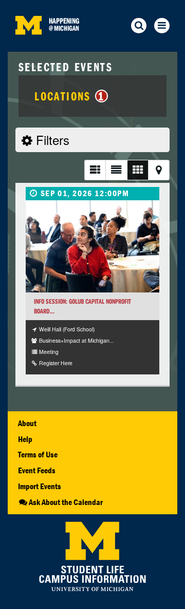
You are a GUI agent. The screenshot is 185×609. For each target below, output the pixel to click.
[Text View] (115, 170)
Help (25, 439)
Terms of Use (38, 454)
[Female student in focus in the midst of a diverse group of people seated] (92, 246)
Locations (69, 95)
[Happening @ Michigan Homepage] (28, 45)
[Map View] (159, 170)
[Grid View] (137, 170)
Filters (50, 140)
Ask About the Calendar (66, 502)
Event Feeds (36, 470)
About (27, 423)
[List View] (94, 170)
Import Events (39, 486)
